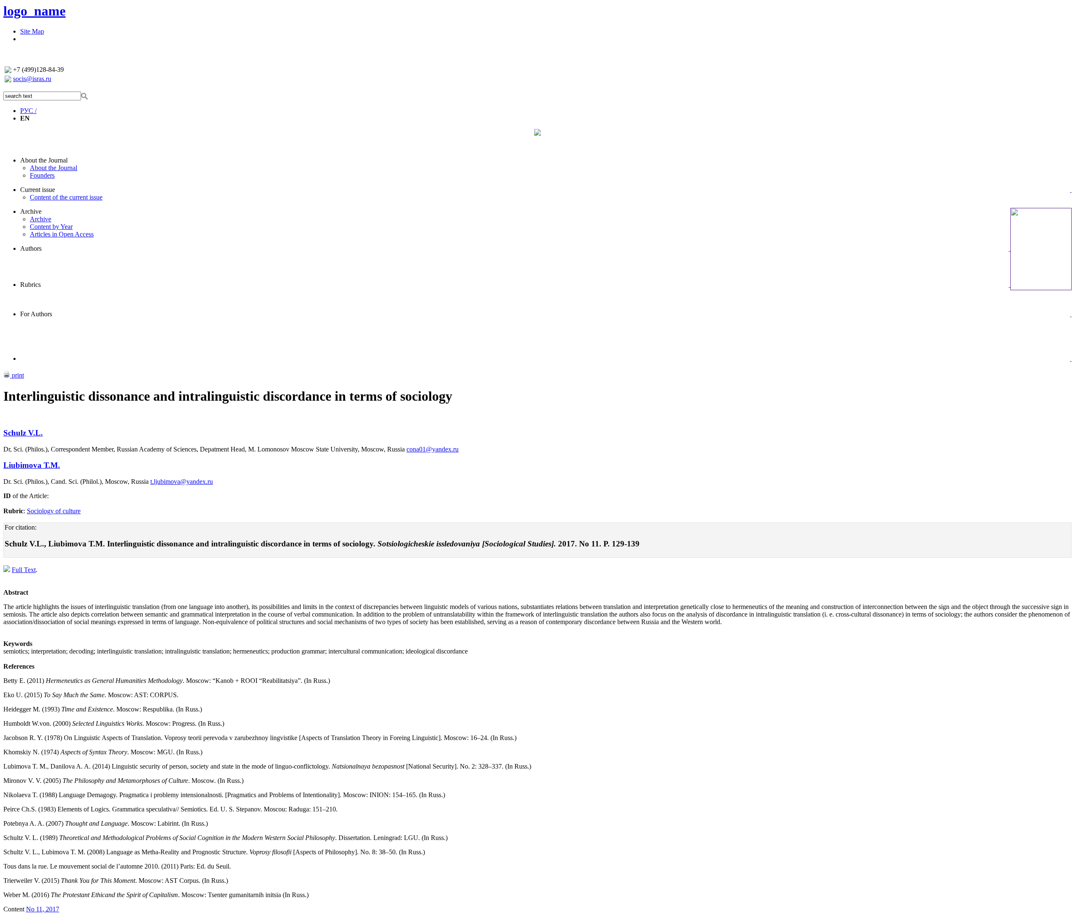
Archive (31, 211)
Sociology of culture (54, 510)
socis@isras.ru (32, 78)
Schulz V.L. (23, 432)
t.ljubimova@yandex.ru (181, 481)
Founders (42, 175)
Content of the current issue (66, 197)
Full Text (24, 569)
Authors (31, 248)
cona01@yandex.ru (432, 449)
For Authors (36, 314)
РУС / (28, 110)
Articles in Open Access (62, 234)
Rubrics (30, 284)
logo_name (34, 10)
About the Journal (44, 160)
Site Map (32, 31)
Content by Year (51, 226)
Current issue (37, 189)
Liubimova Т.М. (31, 465)
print (17, 375)
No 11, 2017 (42, 909)
